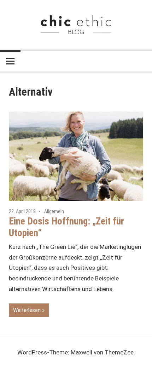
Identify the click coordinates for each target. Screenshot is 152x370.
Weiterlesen (27, 310)
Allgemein (54, 211)
